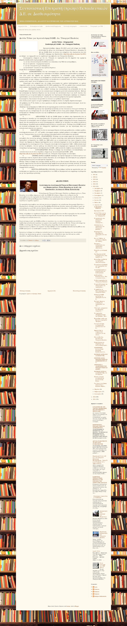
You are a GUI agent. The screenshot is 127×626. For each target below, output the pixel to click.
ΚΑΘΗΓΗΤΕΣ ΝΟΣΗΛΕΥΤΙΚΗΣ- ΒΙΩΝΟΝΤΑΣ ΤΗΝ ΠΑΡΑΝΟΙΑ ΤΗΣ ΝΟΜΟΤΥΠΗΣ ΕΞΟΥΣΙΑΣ (100, 479)
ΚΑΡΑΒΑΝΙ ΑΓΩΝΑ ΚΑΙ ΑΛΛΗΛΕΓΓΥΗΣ (100, 355)
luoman (68, 606)
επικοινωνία (83, 26)
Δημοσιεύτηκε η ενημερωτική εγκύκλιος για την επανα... (99, 332)
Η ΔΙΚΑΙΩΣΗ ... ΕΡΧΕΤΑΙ (98, 207)
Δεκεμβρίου (98, 188)
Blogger (77, 606)
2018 (94, 181)
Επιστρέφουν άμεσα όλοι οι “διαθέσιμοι (100, 496)
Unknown (96, 589)
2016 (94, 184)
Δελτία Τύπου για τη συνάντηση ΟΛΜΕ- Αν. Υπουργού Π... (100, 214)
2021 (94, 174)
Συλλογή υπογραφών (70, 26)
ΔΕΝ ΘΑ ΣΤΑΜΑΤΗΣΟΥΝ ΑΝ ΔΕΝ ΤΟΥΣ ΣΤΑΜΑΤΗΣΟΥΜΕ (100, 442)
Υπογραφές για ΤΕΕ (96, 26)
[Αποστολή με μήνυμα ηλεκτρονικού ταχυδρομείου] (43, 240)
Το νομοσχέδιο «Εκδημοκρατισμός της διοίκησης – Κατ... (100, 314)
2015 (94, 186)
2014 (94, 397)
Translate (104, 167)
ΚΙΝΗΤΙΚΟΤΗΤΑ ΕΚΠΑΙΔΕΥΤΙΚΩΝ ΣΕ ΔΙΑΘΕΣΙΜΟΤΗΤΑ (99, 426)
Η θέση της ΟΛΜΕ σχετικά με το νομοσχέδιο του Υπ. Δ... (100, 297)
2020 (94, 177)
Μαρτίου (97, 389)
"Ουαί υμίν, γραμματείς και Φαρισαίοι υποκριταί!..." (100, 309)
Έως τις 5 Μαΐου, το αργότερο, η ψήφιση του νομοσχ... (100, 240)
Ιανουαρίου (98, 394)
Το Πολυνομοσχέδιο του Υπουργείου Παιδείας (100, 281)
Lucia (95, 587)
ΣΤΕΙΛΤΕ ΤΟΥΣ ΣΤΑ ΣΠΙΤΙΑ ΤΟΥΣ (29, 30)
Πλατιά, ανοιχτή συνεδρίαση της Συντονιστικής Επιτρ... (99, 379)
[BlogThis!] (45, 240)
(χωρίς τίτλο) (96, 551)
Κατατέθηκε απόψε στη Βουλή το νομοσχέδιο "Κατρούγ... (100, 320)
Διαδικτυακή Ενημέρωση (53, 26)
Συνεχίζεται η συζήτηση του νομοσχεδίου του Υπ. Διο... (100, 266)
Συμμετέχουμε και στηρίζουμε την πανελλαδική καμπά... (101, 343)
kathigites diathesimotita (100, 596)
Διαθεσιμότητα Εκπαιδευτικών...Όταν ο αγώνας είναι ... (100, 276)
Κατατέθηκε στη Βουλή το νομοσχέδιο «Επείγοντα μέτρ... (100, 260)
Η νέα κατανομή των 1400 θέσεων (102, 565)
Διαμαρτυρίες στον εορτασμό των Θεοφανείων (103, 514)
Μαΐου (96, 202)
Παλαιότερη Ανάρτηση (79, 291)
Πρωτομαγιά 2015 (99, 211)
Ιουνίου (97, 200)
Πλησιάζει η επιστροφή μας (100, 251)
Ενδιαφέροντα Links (36, 26)
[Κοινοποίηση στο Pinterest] (49, 240)
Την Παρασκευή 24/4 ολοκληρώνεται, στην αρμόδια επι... (100, 255)
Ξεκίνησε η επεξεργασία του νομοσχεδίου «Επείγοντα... (99, 246)
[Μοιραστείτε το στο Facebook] (48, 240)
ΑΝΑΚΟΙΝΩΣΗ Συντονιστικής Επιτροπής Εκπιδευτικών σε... (100, 350)
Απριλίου (97, 205)
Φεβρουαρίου (98, 391)
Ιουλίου (97, 198)
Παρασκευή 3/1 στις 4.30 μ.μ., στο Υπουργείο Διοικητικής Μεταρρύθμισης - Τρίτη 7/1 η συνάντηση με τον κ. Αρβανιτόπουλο (100, 459)
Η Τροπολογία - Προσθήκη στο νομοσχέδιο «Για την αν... (100, 234)
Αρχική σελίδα (22, 26)
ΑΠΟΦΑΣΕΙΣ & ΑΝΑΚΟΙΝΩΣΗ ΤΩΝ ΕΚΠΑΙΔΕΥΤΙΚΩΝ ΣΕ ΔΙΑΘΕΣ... (100, 367)
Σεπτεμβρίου (98, 195)
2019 (94, 179)
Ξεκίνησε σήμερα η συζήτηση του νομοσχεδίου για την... (99, 303)
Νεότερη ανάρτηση (25, 291)
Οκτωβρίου (98, 193)
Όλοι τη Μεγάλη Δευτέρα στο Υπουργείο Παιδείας (100, 338)
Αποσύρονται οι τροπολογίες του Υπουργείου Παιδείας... (99, 227)
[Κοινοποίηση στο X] (46, 240)
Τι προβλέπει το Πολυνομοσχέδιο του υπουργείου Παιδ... (100, 290)
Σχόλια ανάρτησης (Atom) (34, 293)
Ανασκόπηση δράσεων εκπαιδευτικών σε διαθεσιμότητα (100, 271)
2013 (94, 399)
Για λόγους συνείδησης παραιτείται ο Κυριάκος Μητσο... (100, 385)
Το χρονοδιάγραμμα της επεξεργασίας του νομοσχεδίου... (100, 285)
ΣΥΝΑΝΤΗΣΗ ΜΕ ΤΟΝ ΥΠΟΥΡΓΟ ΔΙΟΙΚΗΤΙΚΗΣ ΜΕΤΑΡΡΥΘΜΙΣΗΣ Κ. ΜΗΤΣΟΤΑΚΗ (100, 409)
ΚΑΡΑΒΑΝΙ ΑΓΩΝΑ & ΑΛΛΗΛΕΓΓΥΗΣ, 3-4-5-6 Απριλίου (100, 373)
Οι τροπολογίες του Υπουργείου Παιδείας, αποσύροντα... (99, 220)
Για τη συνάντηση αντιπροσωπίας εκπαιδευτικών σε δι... (99, 326)
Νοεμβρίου (98, 191)
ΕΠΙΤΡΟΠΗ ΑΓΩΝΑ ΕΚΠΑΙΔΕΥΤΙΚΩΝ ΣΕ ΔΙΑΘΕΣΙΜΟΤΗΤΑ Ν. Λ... (100, 360)
